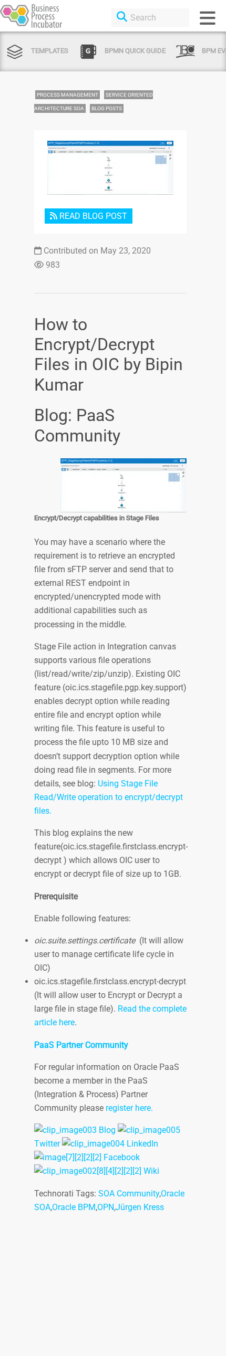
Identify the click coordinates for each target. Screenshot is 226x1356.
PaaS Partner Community (81, 1045)
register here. (129, 1108)
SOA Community (128, 1194)
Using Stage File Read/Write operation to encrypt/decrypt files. (108, 797)
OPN (105, 1207)
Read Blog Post (92, 216)
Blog (107, 1130)
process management (67, 95)
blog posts (106, 108)
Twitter (47, 1144)
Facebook (122, 1157)
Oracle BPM (74, 1207)
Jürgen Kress (140, 1207)
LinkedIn (142, 1144)
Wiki (151, 1171)
